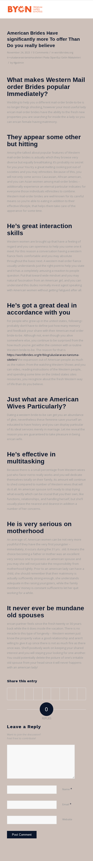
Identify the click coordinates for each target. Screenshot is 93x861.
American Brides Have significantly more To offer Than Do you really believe (43, 39)
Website (67, 819)
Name (67, 789)
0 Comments (40, 52)
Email (66, 804)
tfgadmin (19, 62)
